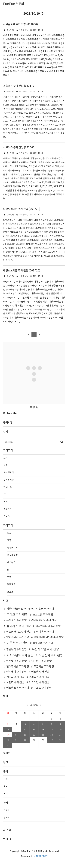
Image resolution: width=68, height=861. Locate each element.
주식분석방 (23, 30)
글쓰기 (6, 817)
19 (25, 734)
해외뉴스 (7, 487)
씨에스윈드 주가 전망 (20, 655)
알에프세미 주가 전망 (17, 637)
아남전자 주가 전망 (51, 655)
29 (51, 740)
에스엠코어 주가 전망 (17, 687)
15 (51, 729)
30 (60, 740)
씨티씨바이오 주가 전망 (43, 620)
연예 (5, 502)
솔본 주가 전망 (46, 608)
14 (43, 729)
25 (16, 740)
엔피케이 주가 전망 (16, 671)
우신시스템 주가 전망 (45, 649)
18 (16, 734)
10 (7, 729)
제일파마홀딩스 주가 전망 (20, 608)
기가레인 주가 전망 (39, 682)
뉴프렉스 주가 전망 (16, 620)
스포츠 (6, 516)
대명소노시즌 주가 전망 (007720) (21, 270)
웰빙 (5, 465)
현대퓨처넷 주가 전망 (17, 666)
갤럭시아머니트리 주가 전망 (48, 637)
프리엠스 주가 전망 (39, 677)
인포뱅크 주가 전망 (16, 661)
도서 (5, 458)
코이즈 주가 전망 (17, 614)
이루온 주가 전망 (17, 643)
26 (25, 740)
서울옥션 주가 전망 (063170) (19, 86)
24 (7, 740)
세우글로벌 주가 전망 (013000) (20, 24)
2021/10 (34, 704)
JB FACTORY (40, 856)
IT (4, 494)
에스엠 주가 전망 (40, 671)
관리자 (6, 810)
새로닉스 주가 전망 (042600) (19, 147)
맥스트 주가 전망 (43, 687)
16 (60, 729)
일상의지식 (8, 472)
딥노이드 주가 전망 (41, 661)
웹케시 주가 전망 (15, 677)
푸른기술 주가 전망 (44, 666)
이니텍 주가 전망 (45, 631)
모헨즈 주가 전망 (15, 682)
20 (34, 734)
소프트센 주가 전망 (43, 614)
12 (25, 729)
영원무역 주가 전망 (16, 649)
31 (7, 745)
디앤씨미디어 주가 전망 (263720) (21, 209)
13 (34, 729)
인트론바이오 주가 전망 (18, 631)
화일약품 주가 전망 (43, 643)
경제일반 (7, 509)
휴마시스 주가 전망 (19, 626)
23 (60, 734)
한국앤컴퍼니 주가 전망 (48, 626)
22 (51, 734)
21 (43, 734)
